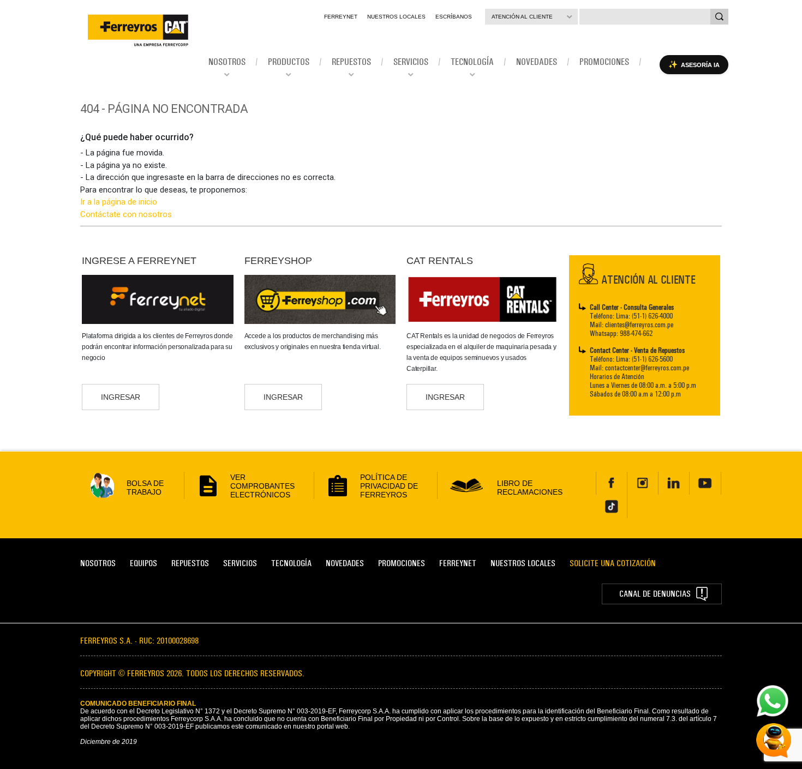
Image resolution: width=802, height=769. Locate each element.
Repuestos (190, 563)
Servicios (240, 563)
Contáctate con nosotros (126, 214)
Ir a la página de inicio (118, 202)
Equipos (143, 563)
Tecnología (291, 563)
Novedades (345, 563)
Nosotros (98, 563)
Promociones (401, 563)
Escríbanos (453, 17)
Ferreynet (340, 17)
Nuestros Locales (396, 17)
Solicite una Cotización (613, 563)
